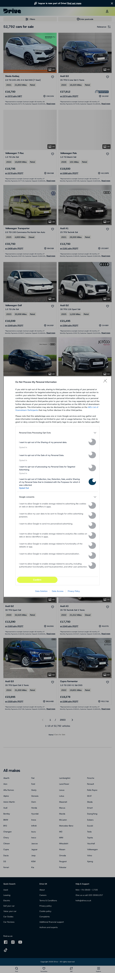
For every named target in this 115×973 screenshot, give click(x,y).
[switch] (92, 442)
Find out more (74, 3)
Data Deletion (41, 591)
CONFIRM (37, 579)
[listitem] (57, 433)
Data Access (57, 591)
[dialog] (57, 486)
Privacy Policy (74, 591)
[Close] (106, 382)
